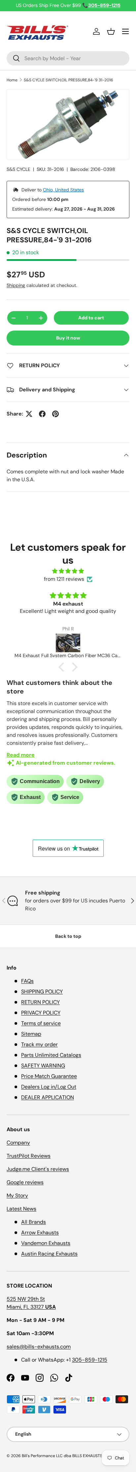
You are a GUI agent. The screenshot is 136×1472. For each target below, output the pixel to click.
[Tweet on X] (29, 413)
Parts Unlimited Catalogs (51, 1055)
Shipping (16, 285)
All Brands (33, 1221)
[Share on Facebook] (42, 413)
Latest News (21, 1208)
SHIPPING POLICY (42, 991)
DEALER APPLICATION (47, 1097)
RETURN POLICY (40, 1002)
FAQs (27, 980)
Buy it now (68, 338)
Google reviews (25, 1182)
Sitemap (31, 1033)
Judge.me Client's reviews (38, 1169)
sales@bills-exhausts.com (39, 1346)
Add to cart (91, 318)
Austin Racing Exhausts (49, 1253)
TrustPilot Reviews (29, 1155)
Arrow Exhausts (40, 1232)
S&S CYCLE (18, 169)
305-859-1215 (89, 1359)
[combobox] (68, 58)
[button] (111, 31)
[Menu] (125, 31)
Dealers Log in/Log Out (48, 1086)
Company (18, 1142)
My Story (17, 1195)
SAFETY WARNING (43, 1065)
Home (12, 80)
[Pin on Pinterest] (55, 413)
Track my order (39, 1044)
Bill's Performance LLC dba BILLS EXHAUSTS (62, 1455)
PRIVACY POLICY (40, 1012)
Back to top (68, 936)
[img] (68, 571)
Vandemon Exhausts (45, 1243)
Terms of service (41, 1023)
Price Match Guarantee (49, 1076)
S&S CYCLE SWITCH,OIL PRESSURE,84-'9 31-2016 (68, 80)
